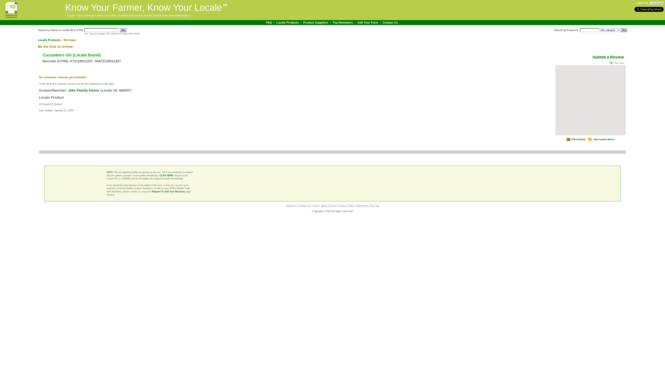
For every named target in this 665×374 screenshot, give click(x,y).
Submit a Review (608, 57)
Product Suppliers (315, 22)
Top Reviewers (343, 22)
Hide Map (618, 63)
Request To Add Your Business (168, 191)
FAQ (269, 22)
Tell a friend (578, 139)
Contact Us (390, 22)
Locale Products (287, 22)
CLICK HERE (166, 175)
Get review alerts (604, 139)
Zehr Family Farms (83, 90)
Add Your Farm (367, 22)
